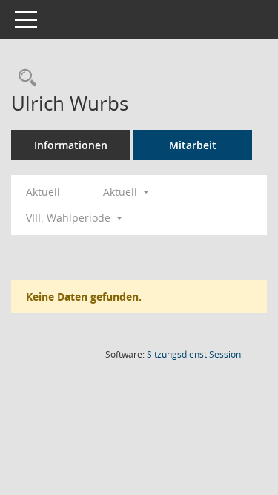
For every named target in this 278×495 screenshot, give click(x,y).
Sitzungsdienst (194, 354)
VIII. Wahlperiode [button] (69, 218)
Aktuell (43, 192)
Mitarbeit (192, 145)
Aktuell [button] (121, 192)
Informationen (70, 145)
